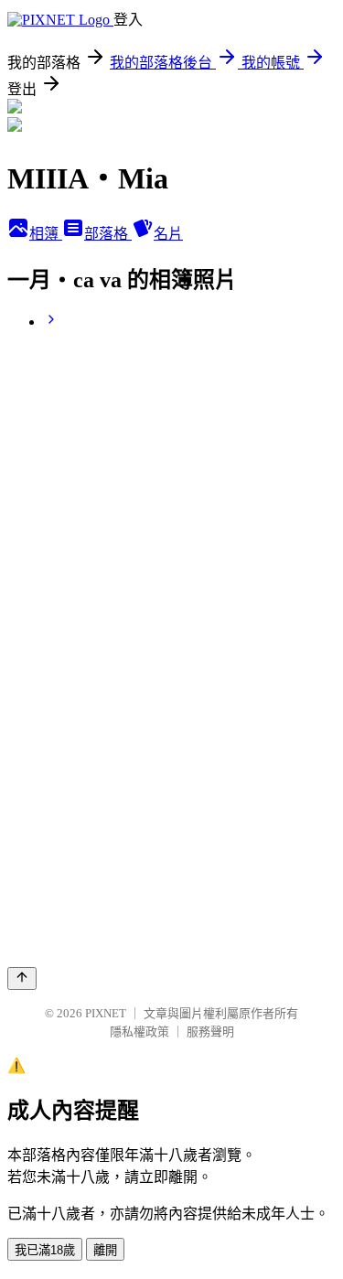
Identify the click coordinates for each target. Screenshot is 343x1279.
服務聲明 (210, 1031)
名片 (168, 234)
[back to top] (22, 978)
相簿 (45, 234)
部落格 (108, 234)
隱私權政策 (139, 1031)
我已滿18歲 (45, 1250)
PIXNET (105, 1013)
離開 (105, 1250)
